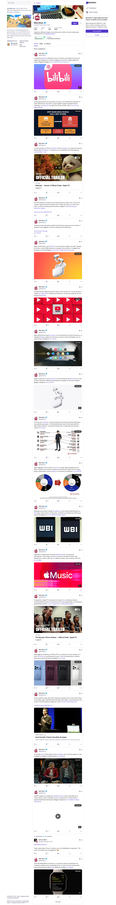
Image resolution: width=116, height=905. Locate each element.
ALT (80, 87)
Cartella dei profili (25, 896)
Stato (18, 896)
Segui (75, 23)
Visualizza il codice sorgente (18, 902)
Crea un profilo (97, 31)
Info (15, 896)
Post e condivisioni (39, 49)
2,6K (35, 29)
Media (41, 43)
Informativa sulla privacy (13, 897)
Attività (36, 43)
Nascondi (78, 65)
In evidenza (47, 43)
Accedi (97, 35)
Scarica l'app (18, 901)
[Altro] (81, 92)
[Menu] (80, 23)
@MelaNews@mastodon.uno (41, 25)
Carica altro (58, 902)
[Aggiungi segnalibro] (70, 92)
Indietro (38, 3)
